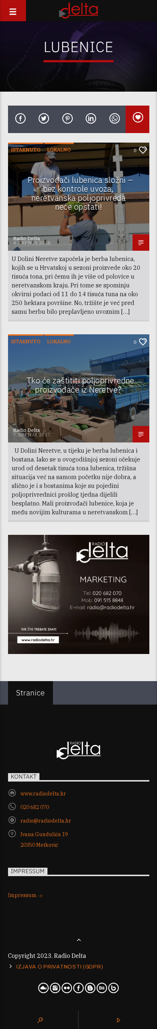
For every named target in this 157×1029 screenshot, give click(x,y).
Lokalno (59, 150)
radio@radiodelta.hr (45, 820)
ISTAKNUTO (26, 150)
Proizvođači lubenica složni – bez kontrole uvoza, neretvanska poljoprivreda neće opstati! (80, 193)
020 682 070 (34, 807)
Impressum (23, 895)
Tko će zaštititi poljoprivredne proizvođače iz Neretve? (80, 385)
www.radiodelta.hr (43, 793)
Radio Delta (26, 238)
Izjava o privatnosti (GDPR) (59, 967)
